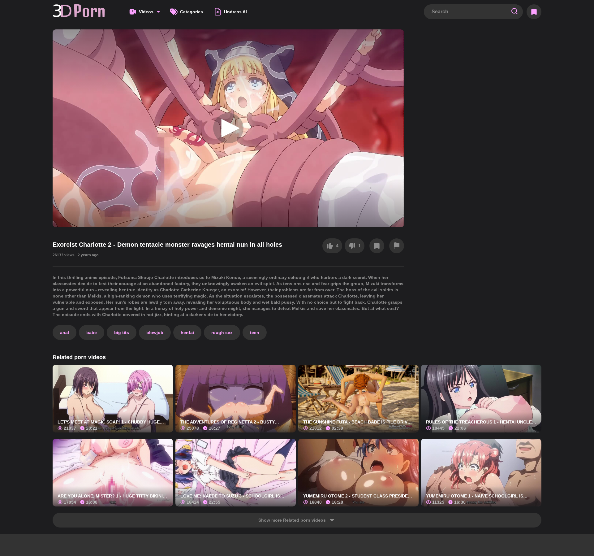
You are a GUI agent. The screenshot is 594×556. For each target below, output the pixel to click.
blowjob (154, 332)
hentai (187, 332)
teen (254, 332)
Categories (191, 11)
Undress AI (235, 11)
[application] (228, 128)
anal (64, 332)
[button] (228, 128)
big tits (121, 332)
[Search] (514, 11)
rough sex (222, 332)
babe (91, 332)
